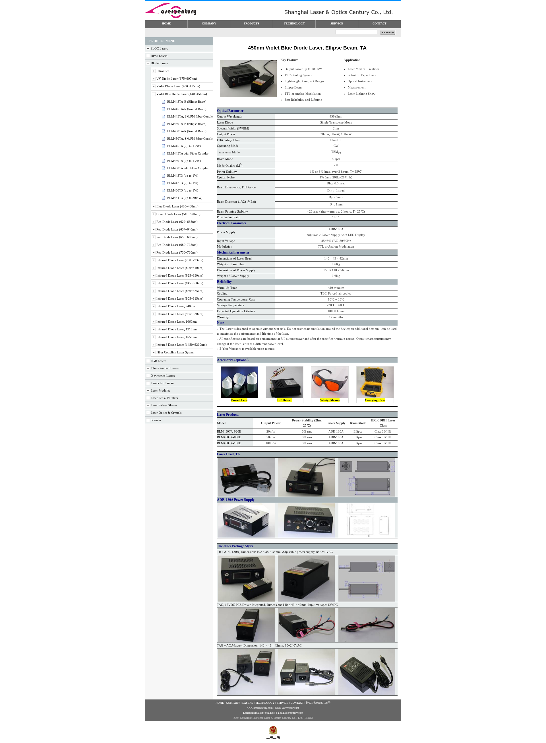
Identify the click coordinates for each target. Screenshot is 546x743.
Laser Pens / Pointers (164, 398)
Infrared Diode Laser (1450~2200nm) (181, 344)
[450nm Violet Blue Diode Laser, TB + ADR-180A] (246, 600)
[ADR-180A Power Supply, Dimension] (366, 536)
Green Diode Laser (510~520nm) (178, 214)
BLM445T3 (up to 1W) (182, 175)
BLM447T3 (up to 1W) (182, 183)
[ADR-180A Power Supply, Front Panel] (246, 536)
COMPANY (209, 23)
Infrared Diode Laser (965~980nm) (179, 314)
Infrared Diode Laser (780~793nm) (179, 260)
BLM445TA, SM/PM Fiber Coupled (190, 116)
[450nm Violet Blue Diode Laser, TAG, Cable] (366, 641)
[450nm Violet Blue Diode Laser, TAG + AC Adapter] (246, 694)
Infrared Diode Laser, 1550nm (176, 337)
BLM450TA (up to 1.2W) (184, 160)
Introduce (162, 71)
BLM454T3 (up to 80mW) (184, 197)
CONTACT (379, 23)
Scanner (156, 420)
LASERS (247, 702)
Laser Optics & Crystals (166, 412)
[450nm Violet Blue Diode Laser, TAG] (246, 641)
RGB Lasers (158, 361)
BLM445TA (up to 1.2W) (184, 146)
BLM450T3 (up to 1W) (182, 190)
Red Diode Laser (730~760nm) (177, 252)
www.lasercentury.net (287, 707)
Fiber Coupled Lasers (165, 368)
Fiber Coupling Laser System (175, 352)
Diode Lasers (159, 63)
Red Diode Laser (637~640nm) (177, 229)
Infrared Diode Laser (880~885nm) (179, 291)
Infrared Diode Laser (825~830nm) (179, 275)
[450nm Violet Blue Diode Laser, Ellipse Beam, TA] (248, 96)
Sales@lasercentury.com (289, 712)
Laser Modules (160, 390)
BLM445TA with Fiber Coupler (187, 153)
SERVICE (336, 23)
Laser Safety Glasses (164, 405)
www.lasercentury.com (260, 707)
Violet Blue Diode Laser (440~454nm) (181, 94)
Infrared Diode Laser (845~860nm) (179, 283)
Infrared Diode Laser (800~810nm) (179, 267)
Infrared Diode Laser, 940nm (175, 306)
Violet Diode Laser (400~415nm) (178, 86)
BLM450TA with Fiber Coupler (187, 168)
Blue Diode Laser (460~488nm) (177, 206)
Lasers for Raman (162, 383)
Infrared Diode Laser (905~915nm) (179, 298)
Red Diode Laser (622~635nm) (177, 221)
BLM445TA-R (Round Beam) (186, 109)
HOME (166, 23)
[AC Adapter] (366, 693)
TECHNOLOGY (294, 23)
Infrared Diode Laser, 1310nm (176, 329)
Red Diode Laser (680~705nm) (177, 244)
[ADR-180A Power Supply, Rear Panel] (306, 536)
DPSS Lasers (159, 55)
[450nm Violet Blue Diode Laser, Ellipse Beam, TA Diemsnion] (366, 495)
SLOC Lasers (159, 48)
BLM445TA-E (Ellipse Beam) (186, 101)
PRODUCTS (251, 23)
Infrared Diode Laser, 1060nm (176, 321)
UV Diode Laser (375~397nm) (176, 78)
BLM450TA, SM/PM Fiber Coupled (190, 138)
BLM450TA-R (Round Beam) (186, 131)
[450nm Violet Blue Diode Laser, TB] (306, 600)
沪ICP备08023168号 (318, 702)
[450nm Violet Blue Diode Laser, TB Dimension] (366, 600)
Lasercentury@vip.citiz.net (258, 712)
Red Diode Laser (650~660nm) (177, 237)
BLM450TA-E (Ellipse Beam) (186, 123)
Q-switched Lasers (163, 375)
